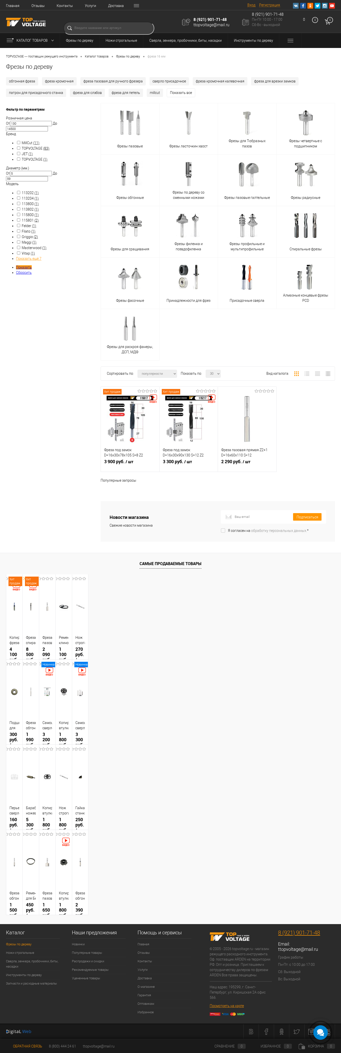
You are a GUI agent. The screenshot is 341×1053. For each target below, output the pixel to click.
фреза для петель (126, 93)
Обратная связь (27, 1046)
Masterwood (34, 248)
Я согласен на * (268, 531)
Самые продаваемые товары (170, 563)
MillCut (30, 143)
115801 (30, 220)
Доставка (116, 6)
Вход (251, 5)
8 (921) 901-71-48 (210, 19)
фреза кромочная (59, 81)
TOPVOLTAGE (35, 148)
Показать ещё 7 (28, 259)
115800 (30, 215)
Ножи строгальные (121, 40)
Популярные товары (87, 953)
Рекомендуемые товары (90, 970)
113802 (30, 209)
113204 (30, 198)
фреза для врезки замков (275, 81)
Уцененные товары (86, 978)
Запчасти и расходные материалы (31, 983)
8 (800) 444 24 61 (62, 1046)
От (8, 123)
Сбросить (24, 273)
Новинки (78, 944)
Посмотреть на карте (227, 1006)
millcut (155, 93)
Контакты (65, 6)
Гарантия (144, 995)
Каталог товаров (32, 40)
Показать (24, 267)
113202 (30, 193)
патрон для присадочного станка (36, 93)
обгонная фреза (22, 81)
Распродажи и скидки (88, 961)
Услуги (90, 6)
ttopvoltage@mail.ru (211, 24)
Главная (12, 6)
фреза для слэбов (87, 93)
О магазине (146, 987)
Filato (28, 231)
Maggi (29, 242)
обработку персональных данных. (279, 531)
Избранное (146, 1012)
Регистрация (269, 5)
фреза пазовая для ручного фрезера (113, 81)
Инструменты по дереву (253, 40)
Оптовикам (146, 1004)
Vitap (28, 253)
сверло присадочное (169, 81)
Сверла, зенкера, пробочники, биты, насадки (185, 40)
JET (27, 154)
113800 (30, 204)
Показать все (181, 93)
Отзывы (38, 6)
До (55, 123)
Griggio (30, 237)
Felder (29, 226)
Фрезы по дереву (79, 40)
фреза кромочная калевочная (220, 81)
